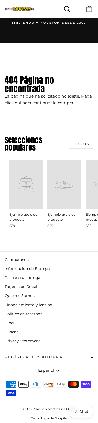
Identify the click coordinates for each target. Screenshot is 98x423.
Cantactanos (17, 259)
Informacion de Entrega (27, 268)
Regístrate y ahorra (34, 357)
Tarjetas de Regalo (22, 286)
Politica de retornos (23, 314)
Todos (81, 144)
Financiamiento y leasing (29, 305)
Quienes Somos (20, 295)
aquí (16, 102)
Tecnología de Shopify (49, 418)
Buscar (11, 332)
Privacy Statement (22, 341)
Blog (9, 323)
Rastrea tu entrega (22, 277)
